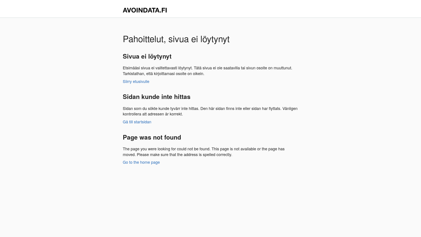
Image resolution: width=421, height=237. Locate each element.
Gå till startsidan (137, 121)
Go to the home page (141, 162)
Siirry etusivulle (136, 81)
